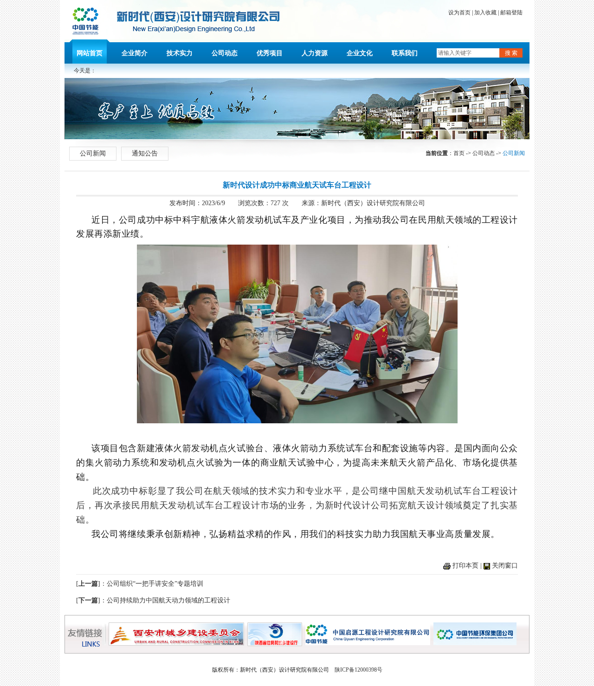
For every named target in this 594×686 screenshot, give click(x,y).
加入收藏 (485, 12)
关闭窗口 (505, 565)
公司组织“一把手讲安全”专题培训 (155, 583)
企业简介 (135, 53)
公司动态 (225, 53)
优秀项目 (270, 53)
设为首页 (459, 12)
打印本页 (465, 565)
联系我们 (405, 53)
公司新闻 (93, 153)
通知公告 (145, 153)
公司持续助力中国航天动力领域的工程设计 (168, 600)
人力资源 (315, 53)
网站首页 (90, 53)
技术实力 (180, 53)
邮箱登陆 (511, 12)
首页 (459, 153)
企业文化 (360, 53)
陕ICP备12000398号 (358, 670)
